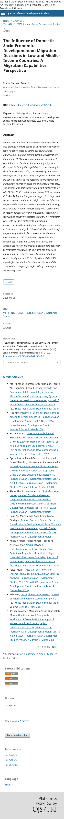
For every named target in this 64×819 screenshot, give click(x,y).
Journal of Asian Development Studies (28, 13)
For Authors (11, 759)
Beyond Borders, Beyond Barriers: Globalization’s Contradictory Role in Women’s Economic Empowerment (35, 524)
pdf (10, 281)
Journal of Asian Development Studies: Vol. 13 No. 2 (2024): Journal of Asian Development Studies (35, 404)
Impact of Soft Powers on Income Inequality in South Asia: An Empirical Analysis (35, 573)
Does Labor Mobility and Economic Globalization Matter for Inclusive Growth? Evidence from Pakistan (34, 437)
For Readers (11, 754)
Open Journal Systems (17, 721)
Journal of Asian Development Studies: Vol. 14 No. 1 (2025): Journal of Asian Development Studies (33, 507)
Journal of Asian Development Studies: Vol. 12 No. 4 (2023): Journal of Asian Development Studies (35, 561)
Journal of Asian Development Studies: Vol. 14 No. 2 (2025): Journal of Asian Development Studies (33, 532)
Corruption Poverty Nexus (35, 594)
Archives (17, 20)
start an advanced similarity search (37, 653)
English (9, 784)
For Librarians (11, 764)
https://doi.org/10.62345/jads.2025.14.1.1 (32, 105)
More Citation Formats (17, 362)
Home (6, 20)
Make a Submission (17, 735)
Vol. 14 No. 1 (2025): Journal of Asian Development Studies (31, 24)
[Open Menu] (3, 13)
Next (54, 647)
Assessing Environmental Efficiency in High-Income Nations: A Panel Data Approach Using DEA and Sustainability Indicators (34, 470)
